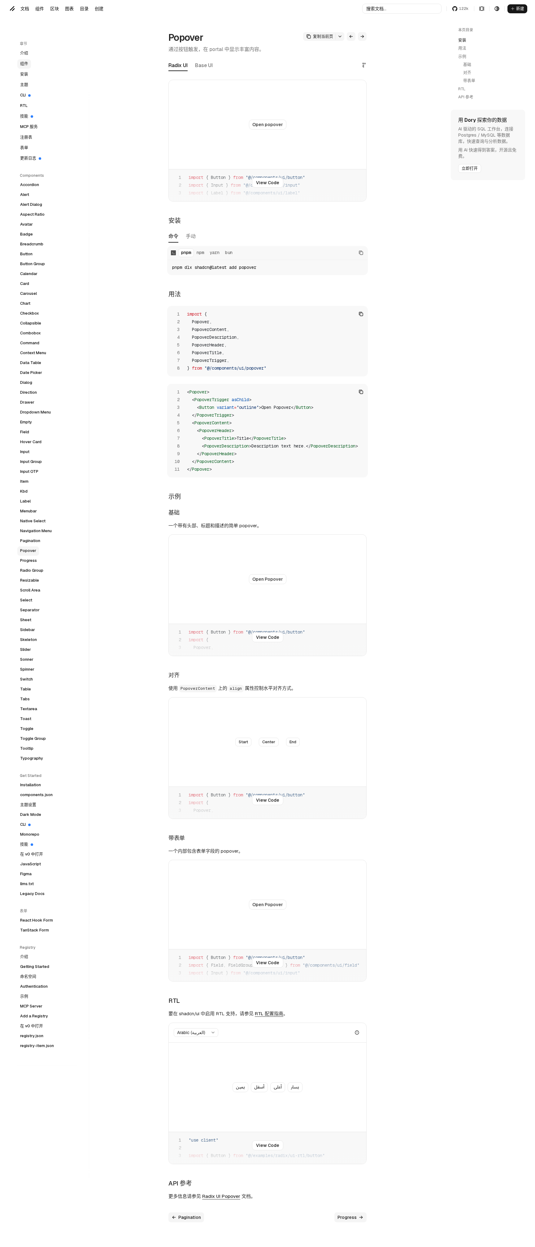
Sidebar (27, 629)
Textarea (28, 708)
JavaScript (30, 864)
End (292, 741)
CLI (23, 95)
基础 (467, 64)
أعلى (278, 1087)
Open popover (267, 124)
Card (24, 283)
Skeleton (28, 639)
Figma (26, 873)
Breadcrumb (31, 244)
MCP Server (31, 1006)
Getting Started (34, 966)
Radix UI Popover (221, 1196)
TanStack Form (34, 930)
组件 (39, 8)
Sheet (25, 619)
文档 (24, 8)
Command (29, 343)
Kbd (24, 491)
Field (24, 432)
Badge (26, 234)
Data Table (30, 362)
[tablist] (182, 238)
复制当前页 (323, 36)
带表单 (469, 80)
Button (26, 254)
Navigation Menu (36, 530)
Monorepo (29, 834)
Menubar (28, 511)
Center (268, 741)
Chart (25, 303)
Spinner (27, 669)
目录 (84, 8)
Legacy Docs (32, 893)
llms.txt (27, 883)
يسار (295, 1087)
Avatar (26, 224)
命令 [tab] (173, 237)
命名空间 (28, 976)
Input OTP (29, 471)
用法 (462, 48)
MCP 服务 (29, 126)
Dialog (26, 382)
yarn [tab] (215, 252)
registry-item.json (37, 1045)
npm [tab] (200, 252)
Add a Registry (34, 1016)
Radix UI (178, 65)
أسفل (259, 1087)
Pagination (30, 540)
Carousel (28, 293)
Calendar (28, 273)
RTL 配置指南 (269, 1013)
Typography (31, 758)
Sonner (26, 659)
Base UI (204, 65)
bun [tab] (229, 252)
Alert (24, 194)
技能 (24, 116)
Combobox (30, 333)
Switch (26, 679)
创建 (99, 8)
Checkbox (29, 313)
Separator (30, 610)
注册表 (26, 137)
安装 (24, 74)
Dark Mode (30, 814)
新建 (520, 8)
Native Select (33, 521)
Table (25, 689)
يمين (240, 1087)
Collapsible (30, 323)
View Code (267, 182)
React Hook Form (36, 920)
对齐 (467, 72)
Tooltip (26, 748)
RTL (24, 105)
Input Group (31, 461)
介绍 (24, 53)
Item (24, 481)
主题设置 (28, 804)
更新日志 (28, 158)
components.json (36, 794)
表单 (24, 147)
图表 (69, 8)
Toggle (26, 728)
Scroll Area (30, 590)
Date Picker (31, 372)
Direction (28, 392)
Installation (30, 784)
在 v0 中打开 (31, 854)
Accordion (29, 184)
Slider (25, 649)
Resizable (29, 580)
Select (26, 600)
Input (24, 451)
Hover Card (30, 441)
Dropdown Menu (35, 412)
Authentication (34, 986)
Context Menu (33, 352)
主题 (24, 84)
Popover (28, 550)
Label (25, 501)
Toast (25, 718)
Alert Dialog (31, 204)
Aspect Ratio (32, 214)
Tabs (25, 699)
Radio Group (31, 570)
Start (243, 741)
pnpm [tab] (186, 252)
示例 (24, 996)
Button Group (32, 263)
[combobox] (196, 1032)
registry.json (31, 1035)
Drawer (27, 402)
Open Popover (267, 579)
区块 (54, 8)
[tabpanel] (267, 260)
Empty (26, 422)
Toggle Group (33, 738)
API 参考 (465, 97)
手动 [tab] (191, 237)
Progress (28, 560)
